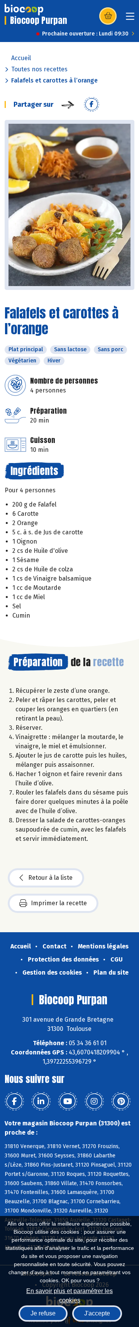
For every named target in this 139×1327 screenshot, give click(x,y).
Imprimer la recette (59, 903)
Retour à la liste (50, 877)
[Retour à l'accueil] (24, 9)
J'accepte (97, 1313)
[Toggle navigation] (130, 19)
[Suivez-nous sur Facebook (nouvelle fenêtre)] (14, 1101)
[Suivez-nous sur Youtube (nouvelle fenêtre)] (67, 1101)
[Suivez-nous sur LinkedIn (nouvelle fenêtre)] (41, 1101)
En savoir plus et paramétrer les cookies (69, 1295)
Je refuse (43, 1313)
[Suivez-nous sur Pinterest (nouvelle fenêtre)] (121, 1101)
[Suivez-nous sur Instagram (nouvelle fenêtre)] (94, 1101)
